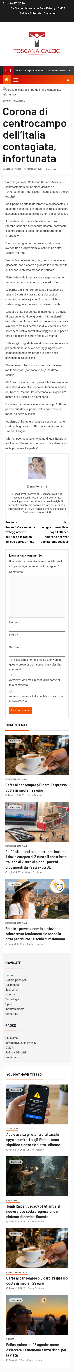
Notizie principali (16, 980)
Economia (11, 989)
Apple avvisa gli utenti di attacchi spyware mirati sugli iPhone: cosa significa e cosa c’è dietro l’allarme (33, 1139)
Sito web (14, 647)
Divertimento (13, 1201)
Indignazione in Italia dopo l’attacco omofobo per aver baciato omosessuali (55, 532)
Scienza (10, 1339)
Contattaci (50, 13)
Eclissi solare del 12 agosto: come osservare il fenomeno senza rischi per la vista (36, 1349)
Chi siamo (17, 8)
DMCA (61, 8)
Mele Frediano (36, 795)
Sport (8, 1004)
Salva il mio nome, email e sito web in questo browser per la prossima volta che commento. (35, 664)
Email (13, 635)
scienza (10, 994)
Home (9, 975)
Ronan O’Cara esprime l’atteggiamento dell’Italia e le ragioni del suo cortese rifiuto (20, 532)
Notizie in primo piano (14, 101)
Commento (17, 572)
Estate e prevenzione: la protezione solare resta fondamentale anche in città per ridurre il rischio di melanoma (35, 933)
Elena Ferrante (14, 169)
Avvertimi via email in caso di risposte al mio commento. (34, 682)
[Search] (68, 79)
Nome (14, 622)
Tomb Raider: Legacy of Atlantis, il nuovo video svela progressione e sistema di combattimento (33, 1211)
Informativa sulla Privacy (40, 8)
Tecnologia (12, 999)
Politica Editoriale (30, 13)
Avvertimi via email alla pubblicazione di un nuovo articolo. (36, 699)
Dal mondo (12, 985)
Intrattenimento (14, 1009)
